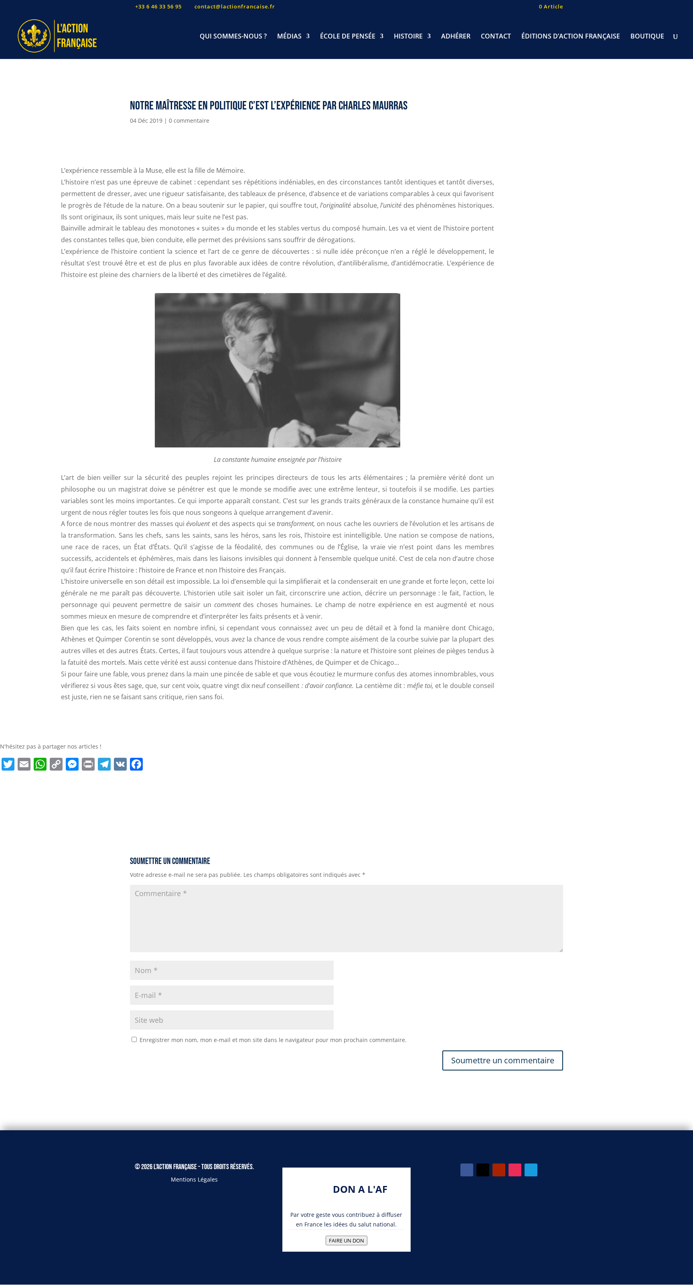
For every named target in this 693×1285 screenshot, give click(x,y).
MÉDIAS (289, 36)
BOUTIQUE (647, 36)
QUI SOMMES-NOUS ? (233, 36)
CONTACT (496, 36)
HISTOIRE (408, 36)
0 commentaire (189, 120)
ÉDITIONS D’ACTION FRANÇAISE (570, 36)
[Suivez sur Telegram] (531, 1170)
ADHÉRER (455, 36)
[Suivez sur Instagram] (515, 1170)
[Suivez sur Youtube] (498, 1170)
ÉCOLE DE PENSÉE (347, 36)
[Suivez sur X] (482, 1170)
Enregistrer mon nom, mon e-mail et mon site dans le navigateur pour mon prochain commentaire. (273, 1040)
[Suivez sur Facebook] (466, 1170)
